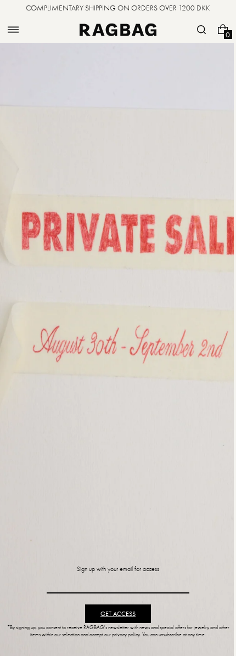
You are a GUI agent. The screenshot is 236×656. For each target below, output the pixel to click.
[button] (13, 29)
